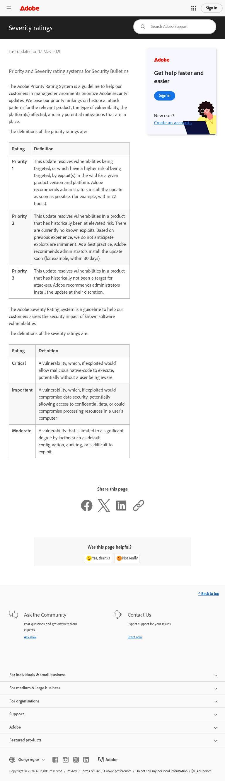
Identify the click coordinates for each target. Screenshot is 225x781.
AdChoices (204, 771)
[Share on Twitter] (104, 510)
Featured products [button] (25, 740)
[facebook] (55, 760)
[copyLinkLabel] (138, 510)
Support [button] (16, 714)
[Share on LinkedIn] (121, 510)
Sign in (211, 8)
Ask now (30, 637)
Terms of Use (90, 771)
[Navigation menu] (9, 8)
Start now (135, 637)
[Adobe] (30, 8)
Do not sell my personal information (162, 771)
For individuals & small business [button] (37, 674)
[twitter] (76, 760)
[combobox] (174, 26)
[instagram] (66, 760)
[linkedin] (86, 760)
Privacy (72, 771)
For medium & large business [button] (34, 687)
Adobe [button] (15, 727)
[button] (193, 8)
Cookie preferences (118, 771)
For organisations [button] (24, 701)
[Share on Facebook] (86, 510)
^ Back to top (208, 593)
